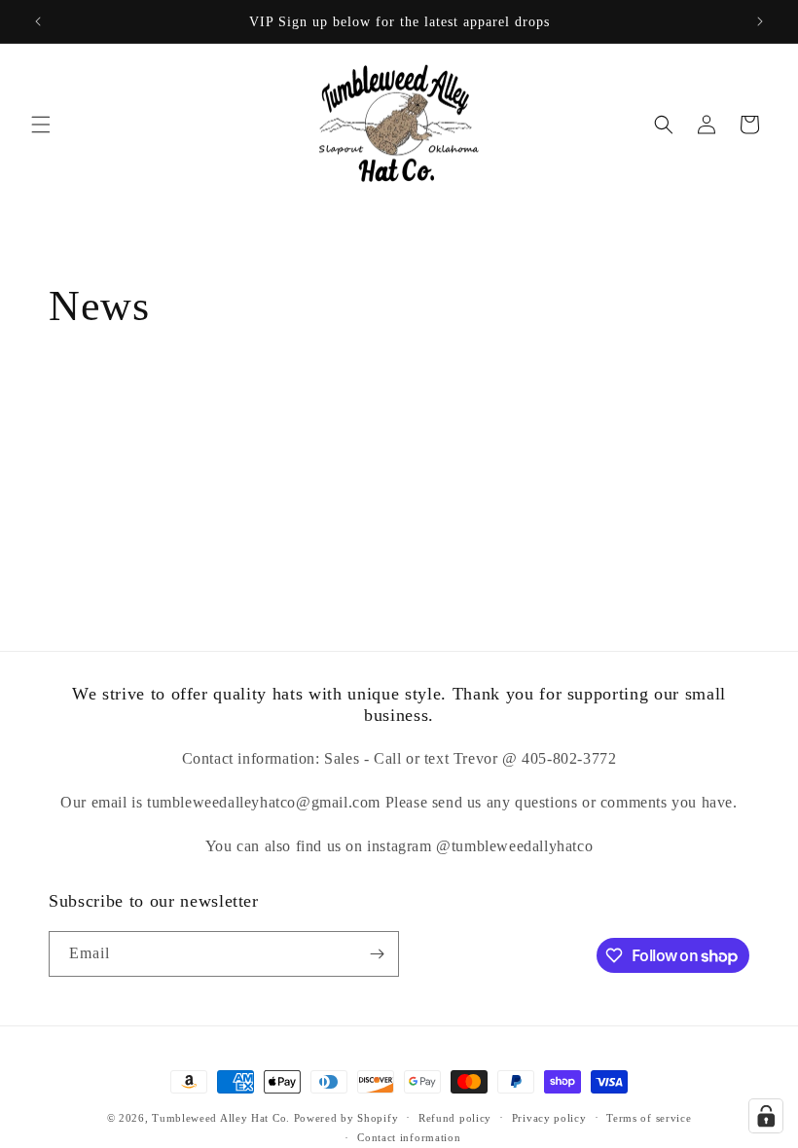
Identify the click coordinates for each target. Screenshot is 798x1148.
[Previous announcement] (38, 21)
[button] (40, 124)
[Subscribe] (376, 954)
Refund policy (454, 1118)
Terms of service (648, 1118)
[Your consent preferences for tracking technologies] (765, 1115)
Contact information (408, 1137)
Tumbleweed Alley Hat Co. (221, 1118)
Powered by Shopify (346, 1118)
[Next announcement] (760, 21)
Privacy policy (549, 1118)
